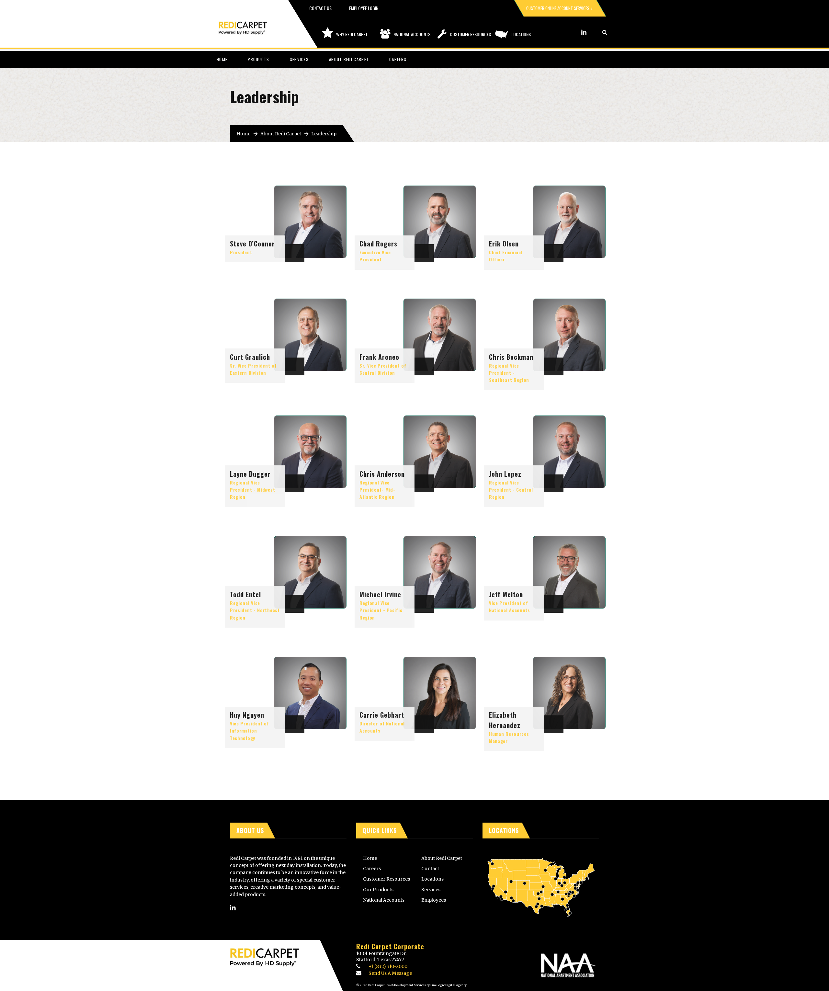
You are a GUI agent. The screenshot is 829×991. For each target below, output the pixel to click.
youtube (592, 32)
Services (299, 59)
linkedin (584, 32)
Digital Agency (456, 985)
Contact (430, 868)
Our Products (378, 890)
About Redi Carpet (349, 59)
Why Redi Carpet (352, 34)
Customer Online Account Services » (559, 8)
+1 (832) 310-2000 (388, 966)
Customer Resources (470, 34)
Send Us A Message (390, 973)
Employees (433, 900)
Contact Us (320, 8)
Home (222, 59)
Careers (397, 59)
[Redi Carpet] (249, 25)
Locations (521, 34)
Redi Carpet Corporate (390, 946)
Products (258, 59)
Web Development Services (406, 985)
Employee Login (363, 8)
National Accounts (411, 34)
